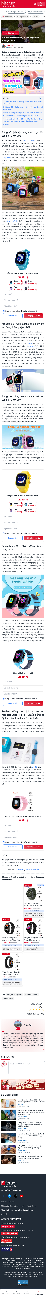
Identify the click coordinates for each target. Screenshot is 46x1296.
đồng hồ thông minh (14, 994)
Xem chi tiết (12, 316)
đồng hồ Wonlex (12, 221)
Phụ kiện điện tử (22, 17)
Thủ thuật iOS (19, 870)
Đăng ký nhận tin (33, 316)
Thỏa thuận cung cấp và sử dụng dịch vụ (17, 1210)
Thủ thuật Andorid (32, 870)
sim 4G (34, 767)
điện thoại (7, 157)
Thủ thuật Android (31, 994)
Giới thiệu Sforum (8, 1202)
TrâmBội (9, 45)
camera (29, 343)
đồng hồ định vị (28, 140)
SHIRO (21, 1104)
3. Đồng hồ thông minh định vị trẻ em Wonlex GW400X (22, 113)
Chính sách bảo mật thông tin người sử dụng (18, 1206)
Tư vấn (36, 17)
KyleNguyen (23, 1116)
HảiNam (21, 1160)
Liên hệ (4, 1214)
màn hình (31, 346)
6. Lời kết (6, 124)
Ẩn (40, 98)
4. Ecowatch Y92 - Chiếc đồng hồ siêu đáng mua (20, 116)
